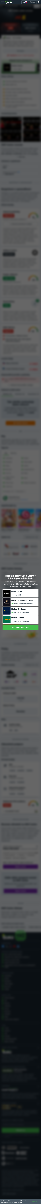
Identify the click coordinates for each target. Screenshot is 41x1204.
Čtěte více (20, 1202)
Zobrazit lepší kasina (22, 627)
